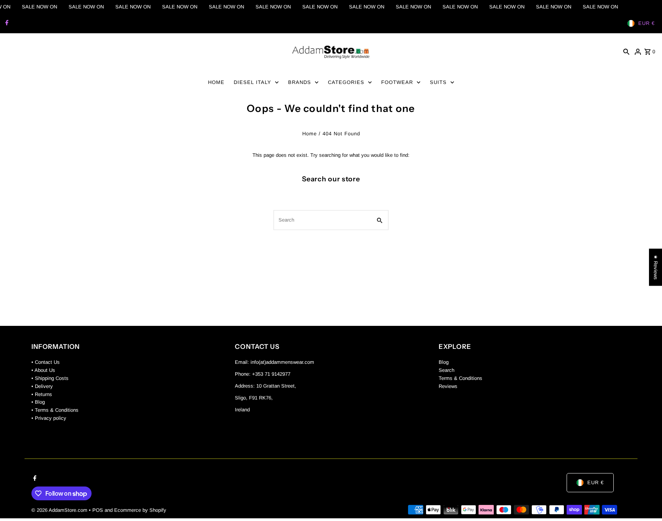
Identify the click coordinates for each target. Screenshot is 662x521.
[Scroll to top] (645, 500)
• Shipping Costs (50, 378)
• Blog (38, 402)
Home (309, 133)
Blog (444, 362)
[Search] (626, 51)
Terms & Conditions (460, 378)
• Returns (41, 394)
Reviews (448, 386)
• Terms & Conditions (55, 410)
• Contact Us (45, 362)
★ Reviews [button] (656, 267)
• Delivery (42, 386)
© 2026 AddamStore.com (60, 510)
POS (97, 510)
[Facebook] (5, 23)
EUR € (646, 23)
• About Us (43, 370)
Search (446, 370)
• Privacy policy (48, 418)
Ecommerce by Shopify (140, 510)
